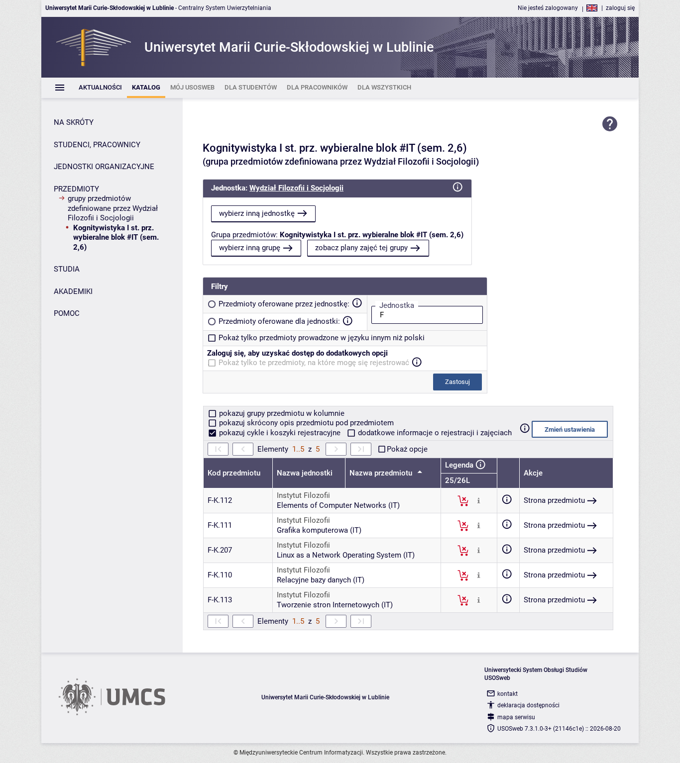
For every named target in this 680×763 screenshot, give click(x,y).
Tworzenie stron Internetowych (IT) (335, 604)
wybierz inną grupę (249, 247)
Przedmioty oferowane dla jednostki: (279, 321)
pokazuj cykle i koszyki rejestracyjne (279, 432)
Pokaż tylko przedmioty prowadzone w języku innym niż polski (322, 337)
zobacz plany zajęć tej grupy (361, 247)
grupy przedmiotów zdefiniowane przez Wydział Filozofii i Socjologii (113, 208)
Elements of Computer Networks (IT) (338, 505)
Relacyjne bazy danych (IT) (320, 579)
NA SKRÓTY (74, 122)
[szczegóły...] (478, 500)
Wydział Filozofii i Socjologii (296, 188)
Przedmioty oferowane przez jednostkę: (284, 303)
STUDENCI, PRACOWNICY (97, 144)
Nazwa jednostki (305, 473)
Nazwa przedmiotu (381, 473)
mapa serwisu (516, 717)
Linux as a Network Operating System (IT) (346, 555)
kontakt (507, 693)
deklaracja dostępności (528, 705)
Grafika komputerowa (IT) (319, 530)
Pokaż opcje (407, 449)
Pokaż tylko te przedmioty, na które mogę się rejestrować (314, 362)
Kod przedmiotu (234, 473)
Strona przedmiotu (554, 500)
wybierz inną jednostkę (257, 213)
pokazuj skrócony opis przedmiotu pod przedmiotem (305, 422)
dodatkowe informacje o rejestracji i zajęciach (434, 432)
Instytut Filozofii (303, 495)
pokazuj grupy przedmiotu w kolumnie (280, 413)
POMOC (67, 313)
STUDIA (67, 269)
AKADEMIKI (73, 291)
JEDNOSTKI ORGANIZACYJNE (104, 166)
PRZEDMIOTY (76, 189)
